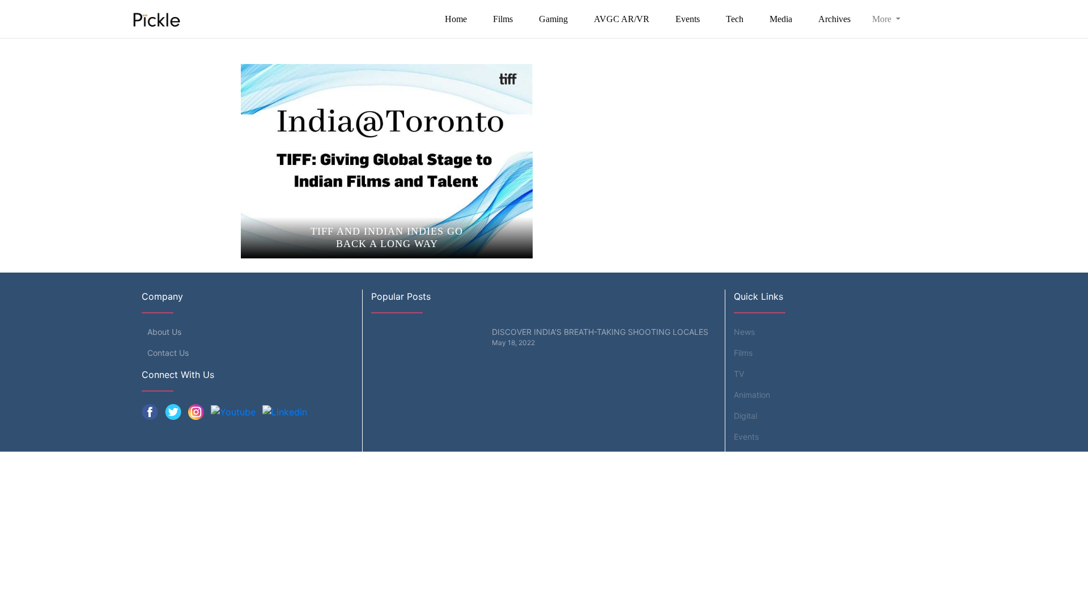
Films (503, 19)
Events (687, 19)
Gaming (553, 19)
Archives (834, 19)
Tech (734, 19)
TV (739, 374)
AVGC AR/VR (621, 19)
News (744, 332)
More (883, 19)
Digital (745, 415)
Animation (752, 395)
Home (456, 19)
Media (781, 19)
